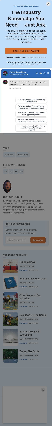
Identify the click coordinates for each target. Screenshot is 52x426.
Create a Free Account (16, 58)
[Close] (48, 4)
